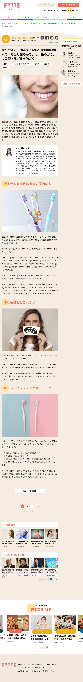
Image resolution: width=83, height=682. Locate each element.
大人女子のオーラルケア (21, 64)
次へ (37, 506)
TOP (3, 24)
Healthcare (42, 17)
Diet (8, 17)
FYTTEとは (22, 664)
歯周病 (36, 64)
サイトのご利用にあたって (36, 664)
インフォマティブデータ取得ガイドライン (33, 668)
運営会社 (46, 671)
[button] (36, 647)
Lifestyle (75, 17)
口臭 (5, 64)
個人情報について (52, 664)
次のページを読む (30, 491)
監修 (52, 671)
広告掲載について (24, 671)
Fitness (25, 17)
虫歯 (5, 68)
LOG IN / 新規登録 (68, 5)
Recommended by (44, 579)
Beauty (58, 17)
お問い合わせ (36, 671)
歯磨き (46, 64)
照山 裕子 (25, 148)
